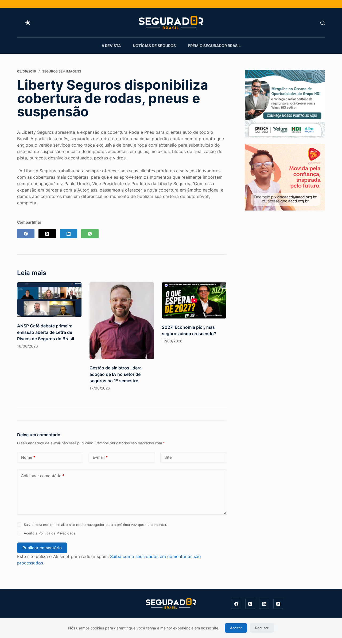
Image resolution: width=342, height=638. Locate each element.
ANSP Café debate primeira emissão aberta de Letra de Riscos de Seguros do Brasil (45, 332)
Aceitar (236, 628)
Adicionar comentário (42, 475)
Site (168, 457)
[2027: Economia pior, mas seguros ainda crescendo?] (194, 300)
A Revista (111, 45)
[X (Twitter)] (47, 233)
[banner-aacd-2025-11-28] (285, 176)
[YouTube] (278, 604)
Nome (28, 457)
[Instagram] (250, 604)
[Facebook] (25, 233)
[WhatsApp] (90, 233)
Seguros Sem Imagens (61, 71)
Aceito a (50, 533)
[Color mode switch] (27, 22)
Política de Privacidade (57, 533)
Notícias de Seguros (154, 45)
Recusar (262, 628)
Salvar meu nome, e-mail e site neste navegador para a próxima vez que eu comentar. (95, 524)
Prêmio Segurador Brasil (214, 45)
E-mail (100, 457)
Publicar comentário (42, 547)
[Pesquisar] (322, 23)
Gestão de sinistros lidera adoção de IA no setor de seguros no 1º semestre (116, 374)
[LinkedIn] (68, 233)
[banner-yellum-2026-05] (285, 103)
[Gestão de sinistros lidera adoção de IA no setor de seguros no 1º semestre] (122, 320)
